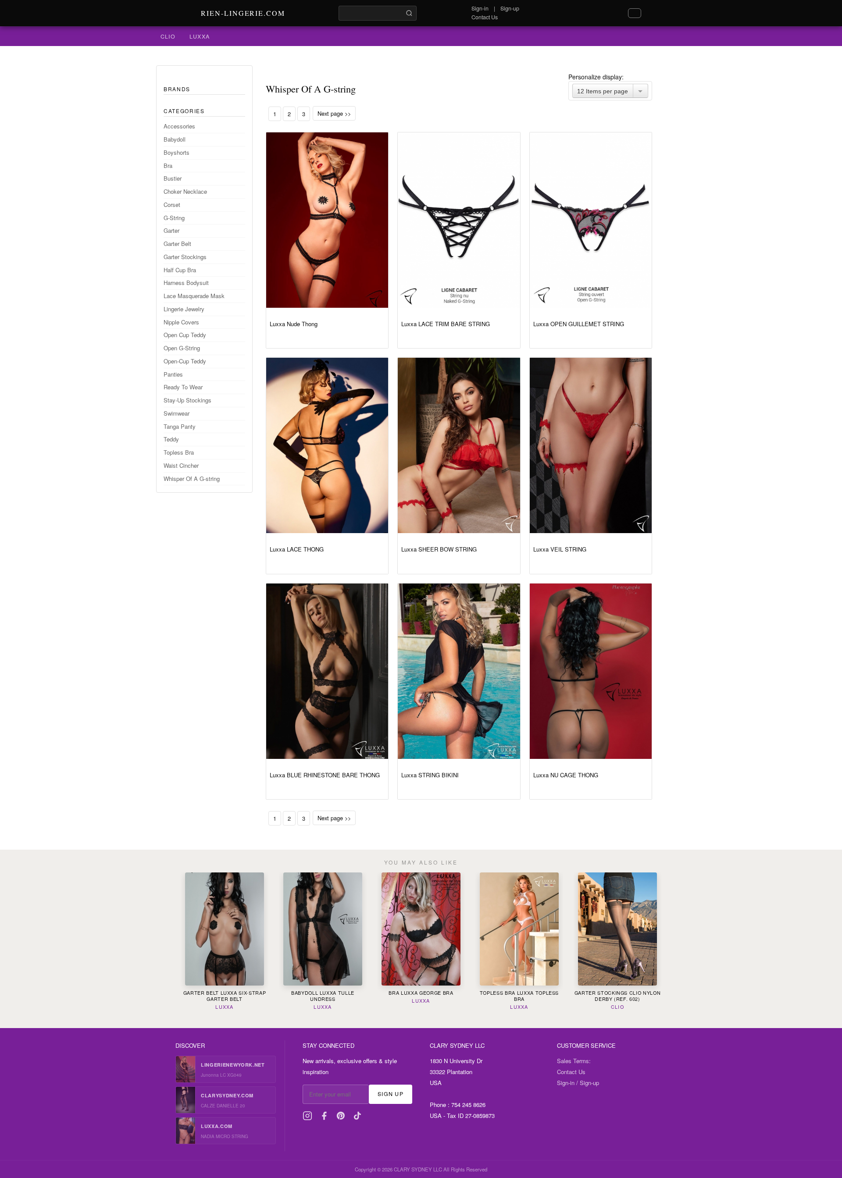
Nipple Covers (181, 322)
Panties (173, 374)
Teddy (171, 439)
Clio (168, 36)
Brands (177, 89)
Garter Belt (177, 243)
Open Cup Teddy (185, 335)
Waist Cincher (181, 465)
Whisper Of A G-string (192, 478)
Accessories (179, 126)
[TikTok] (357, 1116)
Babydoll (175, 139)
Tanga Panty (180, 426)
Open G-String (182, 348)
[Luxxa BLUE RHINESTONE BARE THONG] (327, 671)
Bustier (173, 178)
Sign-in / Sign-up (578, 1082)
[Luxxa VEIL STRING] (591, 445)
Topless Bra (179, 452)
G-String (174, 218)
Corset (172, 204)
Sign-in (480, 8)
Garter (171, 230)
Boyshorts (176, 152)
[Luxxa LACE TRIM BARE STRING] (459, 220)
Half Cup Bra (180, 270)
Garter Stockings (185, 257)
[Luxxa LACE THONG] (327, 445)
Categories (184, 110)
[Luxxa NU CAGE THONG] (591, 671)
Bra (168, 165)
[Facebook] (324, 1116)
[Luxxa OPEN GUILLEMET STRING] (591, 220)
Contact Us (484, 17)
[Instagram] (307, 1116)
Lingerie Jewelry (184, 309)
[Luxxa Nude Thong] (327, 220)
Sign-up (509, 8)
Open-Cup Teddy (185, 361)
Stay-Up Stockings (187, 400)
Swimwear (176, 413)
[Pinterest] (341, 1116)
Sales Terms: (574, 1061)
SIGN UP (390, 1094)
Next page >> (334, 113)
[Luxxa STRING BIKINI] (459, 671)
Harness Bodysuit (186, 282)
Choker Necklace (185, 191)
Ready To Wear (183, 387)
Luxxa (199, 36)
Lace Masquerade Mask (194, 296)
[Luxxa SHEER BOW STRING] (459, 445)
